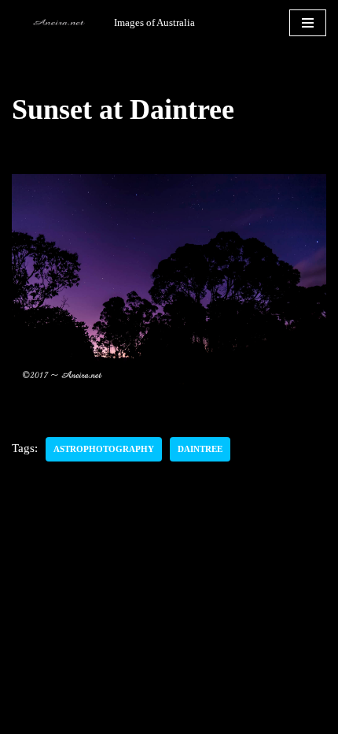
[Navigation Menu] (307, 22)
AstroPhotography (103, 449)
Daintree (200, 449)
